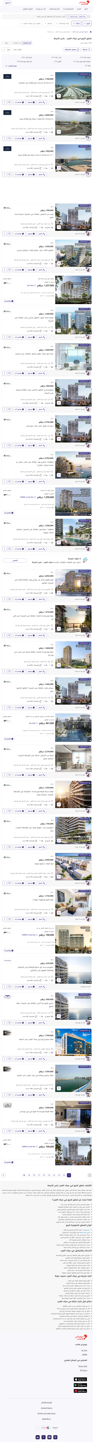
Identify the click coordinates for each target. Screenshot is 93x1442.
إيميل (30, 102)
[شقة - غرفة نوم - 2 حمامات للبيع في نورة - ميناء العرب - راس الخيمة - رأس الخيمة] (46, 658)
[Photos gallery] (73, 85)
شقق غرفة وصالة (85, 1232)
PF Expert (83, 1370)
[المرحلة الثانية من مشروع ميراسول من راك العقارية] (46, 727)
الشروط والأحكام (46, 1402)
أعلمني (15, 560)
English (55, 1427)
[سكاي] (46, 501)
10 (24, 1175)
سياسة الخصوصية (46, 1407)
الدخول (7, 2)
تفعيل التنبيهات (70, 49)
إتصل (40, 102)
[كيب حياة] (46, 1151)
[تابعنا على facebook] (49, 1437)
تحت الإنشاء (16, 43)
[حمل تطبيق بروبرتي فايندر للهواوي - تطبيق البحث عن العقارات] (80, 1391)
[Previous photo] (57, 85)
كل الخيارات (27, 43)
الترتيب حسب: (17, 49)
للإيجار (79, 8)
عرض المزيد (12, 65)
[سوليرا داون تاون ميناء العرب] (46, 290)
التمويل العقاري (28, 8)
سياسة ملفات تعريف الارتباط (46, 1413)
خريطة (85, 49)
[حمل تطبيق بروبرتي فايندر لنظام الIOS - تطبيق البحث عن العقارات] (80, 1379)
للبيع (86, 8)
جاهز (6, 43)
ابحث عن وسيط (41, 8)
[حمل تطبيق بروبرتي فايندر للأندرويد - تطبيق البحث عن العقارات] (80, 1385)
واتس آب (18, 102)
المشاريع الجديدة (68, 8)
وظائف (84, 1354)
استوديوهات (86, 1230)
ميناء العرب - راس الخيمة (78, 16)
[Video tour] (85, 982)
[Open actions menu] (4, 102)
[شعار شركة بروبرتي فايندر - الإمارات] (84, 3)
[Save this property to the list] (9, 102)
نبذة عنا (84, 1350)
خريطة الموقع (46, 1418)
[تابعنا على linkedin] (38, 1437)
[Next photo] (89, 85)
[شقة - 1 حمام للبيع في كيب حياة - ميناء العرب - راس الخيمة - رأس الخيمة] (46, 220)
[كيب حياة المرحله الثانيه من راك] (46, 939)
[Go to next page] (3, 1175)
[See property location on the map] (59, 96)
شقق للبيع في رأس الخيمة (80, 32)
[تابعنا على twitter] (44, 1437)
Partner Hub (82, 1366)
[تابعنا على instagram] (55, 1437)
